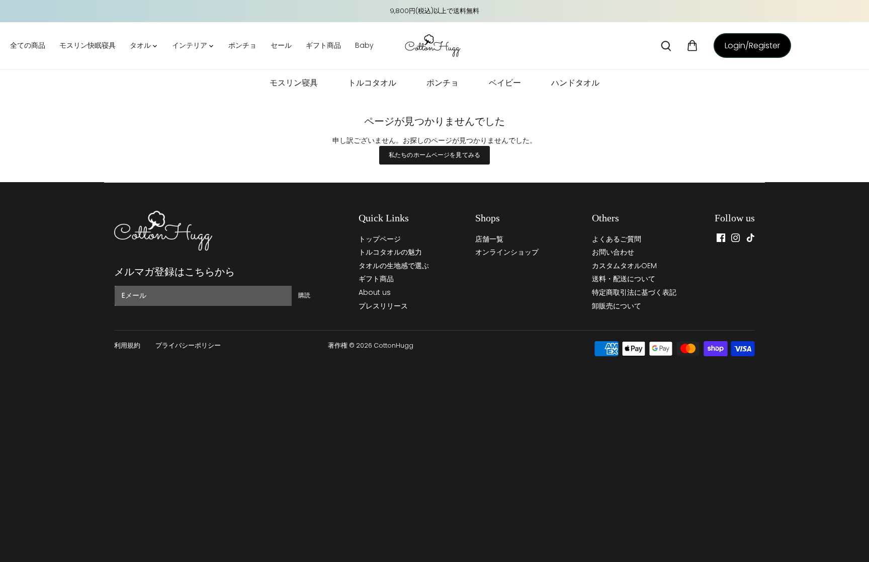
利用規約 (127, 345)
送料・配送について (623, 279)
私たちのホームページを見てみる (434, 155)
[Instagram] (735, 237)
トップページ (380, 239)
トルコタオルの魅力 (390, 252)
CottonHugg (393, 345)
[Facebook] (721, 237)
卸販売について (616, 306)
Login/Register (752, 45)
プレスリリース (383, 306)
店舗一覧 (489, 239)
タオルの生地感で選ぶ (394, 266)
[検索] (666, 45)
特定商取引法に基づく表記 (634, 292)
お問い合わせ (613, 252)
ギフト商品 (376, 279)
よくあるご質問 (616, 239)
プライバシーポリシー (188, 345)
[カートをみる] (692, 45)
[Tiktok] (750, 237)
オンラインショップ (507, 252)
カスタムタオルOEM (624, 266)
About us (375, 292)
